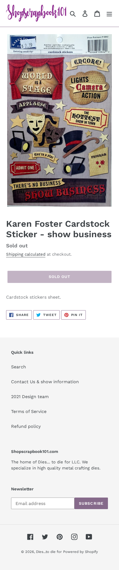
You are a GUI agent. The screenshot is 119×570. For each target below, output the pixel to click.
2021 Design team (30, 396)
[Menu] (109, 13)
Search (18, 366)
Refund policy (26, 426)
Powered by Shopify (80, 552)
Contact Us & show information (45, 381)
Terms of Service (28, 411)
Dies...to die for (49, 552)
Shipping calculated (25, 254)
